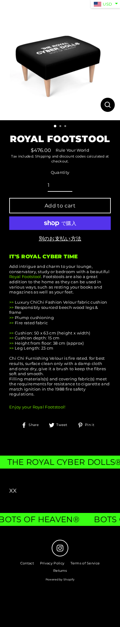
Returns (60, 570)
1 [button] (55, 126)
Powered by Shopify (60, 579)
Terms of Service (85, 563)
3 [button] (65, 126)
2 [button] (60, 126)
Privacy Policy (52, 563)
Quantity (60, 172)
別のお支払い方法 (60, 239)
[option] (60, 60)
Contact (27, 563)
